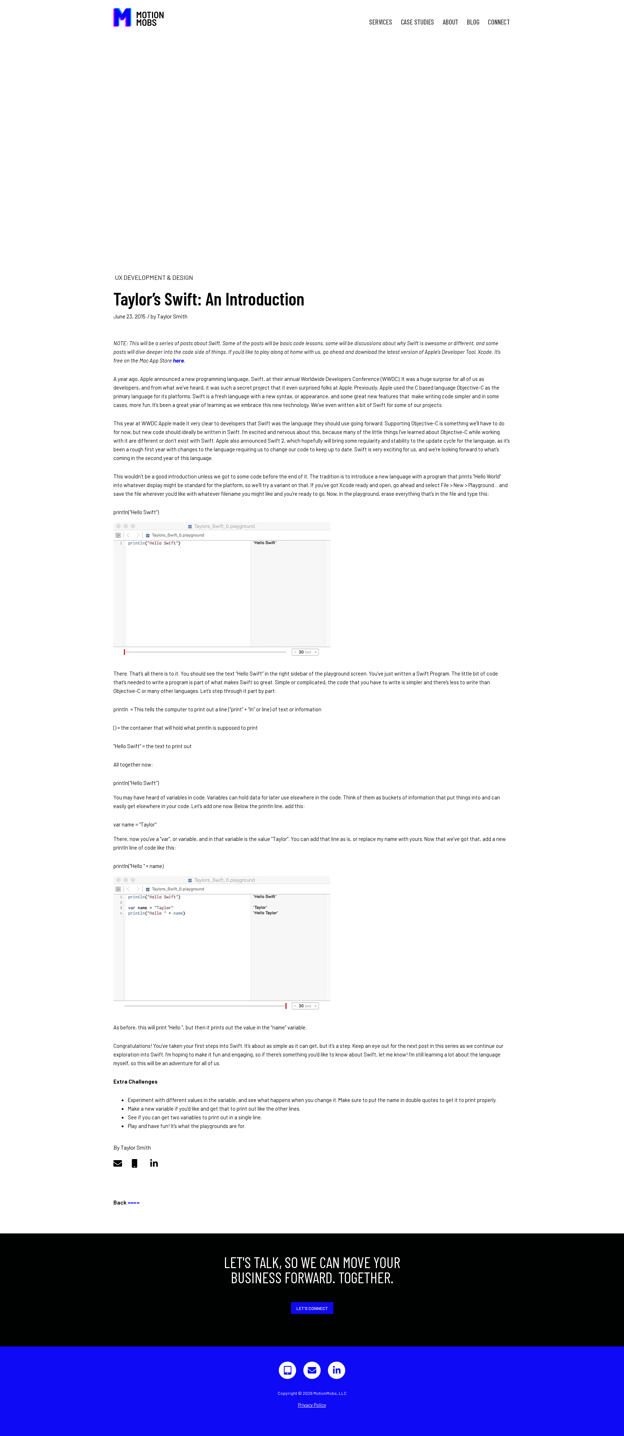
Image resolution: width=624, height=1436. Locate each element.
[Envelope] (312, 1370)
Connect (499, 22)
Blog (473, 22)
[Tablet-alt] (287, 1370)
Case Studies (417, 22)
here (178, 360)
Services (380, 22)
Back (126, 1202)
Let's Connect (312, 1308)
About (450, 22)
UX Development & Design (154, 277)
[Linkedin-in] (336, 1370)
